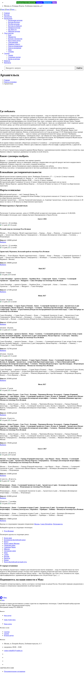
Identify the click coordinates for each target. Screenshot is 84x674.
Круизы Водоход (14, 22)
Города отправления (15, 46)
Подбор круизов (14, 24)
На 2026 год (12, 29)
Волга (6, 541)
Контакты (7, 62)
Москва (37, 524)
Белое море (8, 538)
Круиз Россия (9, 657)
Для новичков (13, 42)
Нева (6, 553)
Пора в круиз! (7, 615)
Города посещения (14, 48)
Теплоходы (8, 16)
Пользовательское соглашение (14, 671)
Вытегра (7, 558)
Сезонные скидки (14, 57)
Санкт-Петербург (46, 524)
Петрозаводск (58, 524)
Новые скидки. (8, 624)
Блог (9, 35)
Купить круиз (9, 635)
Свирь (6, 554)
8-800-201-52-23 (9, 654)
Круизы (7, 15)
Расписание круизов (15, 20)
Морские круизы (14, 31)
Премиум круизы (14, 28)
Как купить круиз (14, 40)
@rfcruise (7, 661)
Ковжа (6, 560)
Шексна (7, 549)
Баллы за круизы (14, 59)
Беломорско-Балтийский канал (15, 540)
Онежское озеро (9, 545)
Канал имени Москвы (11, 543)
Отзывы (11, 51)
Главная (7, 13)
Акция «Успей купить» (10, 619)
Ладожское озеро (10, 551)
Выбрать (3, 242)
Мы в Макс (8, 664)
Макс (54, 2)
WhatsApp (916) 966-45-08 (26, 2)
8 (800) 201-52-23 (10, 2)
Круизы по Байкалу (15, 26)
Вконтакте (48, 2)
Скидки (7, 53)
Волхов (6, 556)
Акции (10, 55)
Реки (10, 50)
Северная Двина (10, 547)
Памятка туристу (14, 44)
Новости (7, 61)
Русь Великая (9, 531)
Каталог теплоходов (15, 39)
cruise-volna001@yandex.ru (13, 650)
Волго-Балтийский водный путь (15, 562)
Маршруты (12, 37)
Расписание (8, 18)
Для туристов (9, 33)
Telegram (39, 2)
